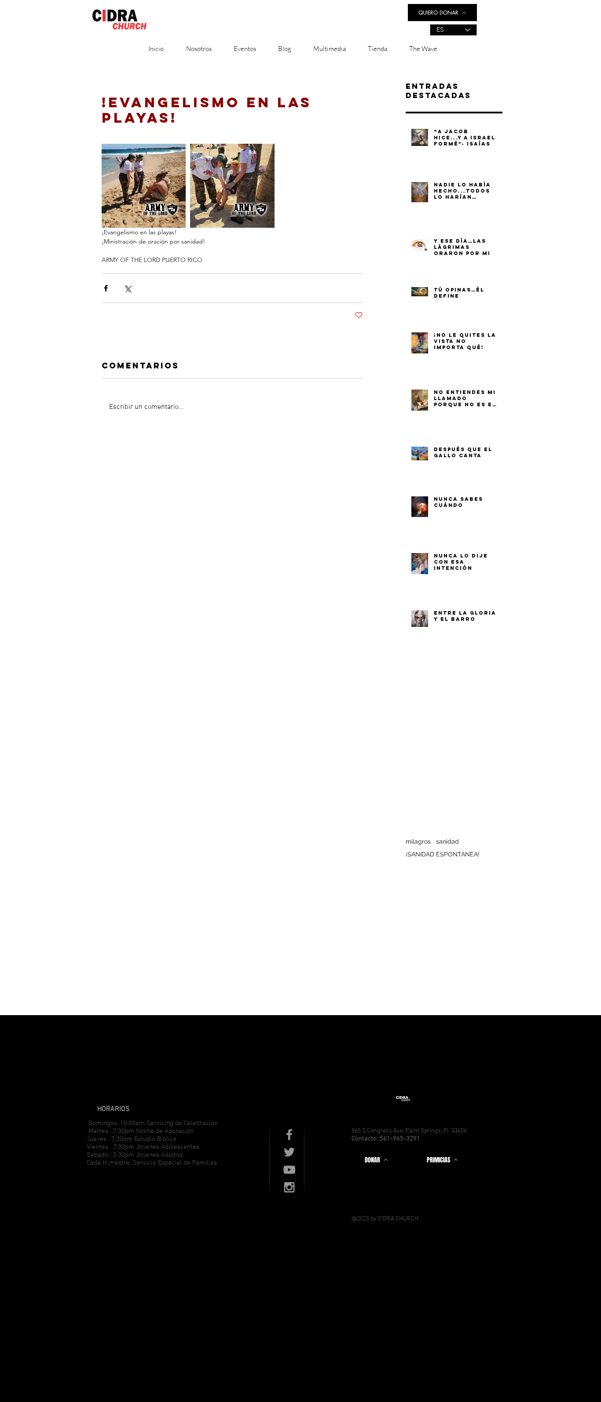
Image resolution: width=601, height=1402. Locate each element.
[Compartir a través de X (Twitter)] (127, 288)
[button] (199, 49)
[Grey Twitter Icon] (289, 1152)
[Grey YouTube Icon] (289, 1169)
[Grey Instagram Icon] (289, 1187)
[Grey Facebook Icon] (289, 1134)
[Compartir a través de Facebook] (106, 288)
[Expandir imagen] (144, 186)
